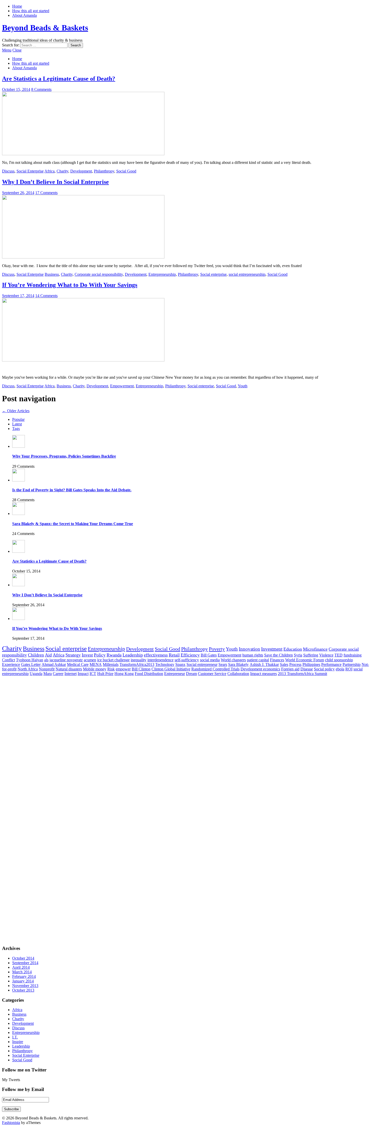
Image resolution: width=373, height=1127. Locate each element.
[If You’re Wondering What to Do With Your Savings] (83, 360)
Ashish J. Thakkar (264, 664)
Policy (100, 654)
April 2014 (21, 967)
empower (123, 669)
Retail (174, 654)
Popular (18, 419)
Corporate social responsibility (99, 274)
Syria (298, 655)
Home (17, 6)
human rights (252, 655)
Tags (16, 428)
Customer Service (212, 673)
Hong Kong (124, 673)
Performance (331, 664)
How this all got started (30, 11)
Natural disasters (69, 669)
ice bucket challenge (113, 660)
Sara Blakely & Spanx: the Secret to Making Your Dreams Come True (72, 524)
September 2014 (25, 963)
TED (338, 655)
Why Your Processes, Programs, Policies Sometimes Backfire (64, 456)
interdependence (160, 660)
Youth (242, 386)
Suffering (310, 655)
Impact (83, 673)
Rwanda (114, 654)
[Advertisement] (27, 687)
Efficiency (190, 654)
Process (295, 664)
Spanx (180, 664)
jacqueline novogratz (66, 660)
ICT (93, 673)
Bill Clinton (141, 669)
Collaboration (238, 673)
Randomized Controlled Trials (215, 669)
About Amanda (24, 15)
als (46, 660)
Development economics (260, 669)
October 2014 (23, 958)
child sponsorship (339, 660)
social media (210, 660)
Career (58, 673)
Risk (111, 669)
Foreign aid (290, 669)
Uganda (36, 673)
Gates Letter (31, 664)
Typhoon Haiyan (29, 660)
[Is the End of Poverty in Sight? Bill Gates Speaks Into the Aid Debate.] (18, 480)
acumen (90, 660)
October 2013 (23, 990)
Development (81, 171)
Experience (11, 664)
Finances (277, 660)
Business (52, 274)
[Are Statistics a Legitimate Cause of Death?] (83, 154)
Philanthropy (104, 171)
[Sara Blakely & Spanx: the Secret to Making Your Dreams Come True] (18, 513)
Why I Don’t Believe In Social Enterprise (55, 182)
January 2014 (23, 981)
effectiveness (156, 654)
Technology (164, 664)
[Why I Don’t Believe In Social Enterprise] (83, 257)
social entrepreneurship (247, 274)
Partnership (352, 664)
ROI (348, 669)
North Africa (28, 669)
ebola (340, 669)
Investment (271, 649)
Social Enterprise (30, 171)
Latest (17, 424)
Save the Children (278, 655)
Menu (6, 50)
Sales (284, 664)
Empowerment (122, 386)
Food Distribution (149, 673)
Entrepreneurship (162, 274)
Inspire (17, 1041)
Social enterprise (213, 274)
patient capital (258, 660)
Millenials (110, 664)
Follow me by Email (23, 1089)
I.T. (15, 1037)
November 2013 (25, 985)
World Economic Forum (304, 660)
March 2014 (22, 972)
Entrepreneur (174, 673)
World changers (233, 660)
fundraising (353, 655)
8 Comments (41, 89)
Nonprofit (47, 669)
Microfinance (315, 649)
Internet (70, 673)
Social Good (126, 171)
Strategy (73, 654)
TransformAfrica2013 (137, 664)
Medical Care (78, 664)
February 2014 (24, 976)
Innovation (249, 649)
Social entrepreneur (202, 664)
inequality (138, 660)
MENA (96, 664)
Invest (87, 654)
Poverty (217, 649)
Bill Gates (209, 655)
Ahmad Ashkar (54, 664)
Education (292, 649)
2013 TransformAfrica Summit (302, 673)
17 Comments (46, 192)
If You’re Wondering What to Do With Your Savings (69, 285)
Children (36, 654)
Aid (48, 654)
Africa (49, 171)
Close (17, 50)
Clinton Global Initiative (170, 669)
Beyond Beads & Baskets (45, 27)
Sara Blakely (238, 664)
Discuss (8, 171)
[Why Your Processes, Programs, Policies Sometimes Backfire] (18, 446)
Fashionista (11, 1122)
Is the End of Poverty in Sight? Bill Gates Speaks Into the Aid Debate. (71, 490)
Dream (191, 673)
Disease (306, 669)
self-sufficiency (187, 660)
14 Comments (46, 295)
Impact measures (263, 673)
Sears (222, 664)
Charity (62, 171)
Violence (326, 655)
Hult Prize (105, 673)
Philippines (311, 664)
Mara (47, 673)
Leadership (133, 654)
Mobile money (94, 669)
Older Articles (15, 411)
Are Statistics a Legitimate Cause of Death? (58, 78)
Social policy (324, 669)
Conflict (8, 660)
